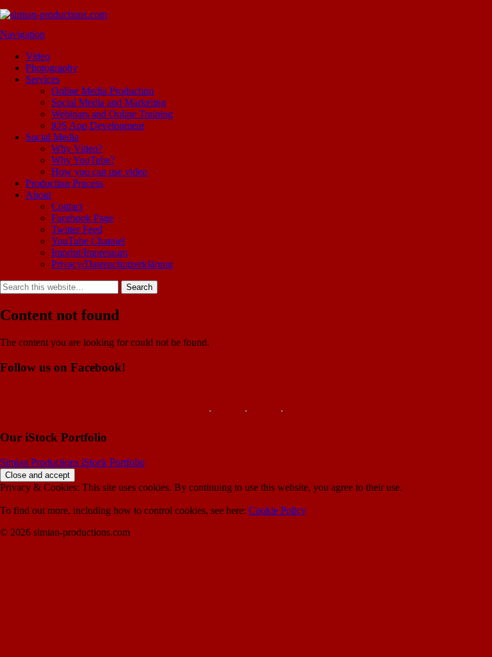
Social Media (52, 137)
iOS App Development (97, 125)
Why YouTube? (83, 160)
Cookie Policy (277, 510)
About (38, 194)
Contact (67, 206)
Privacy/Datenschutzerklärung (112, 264)
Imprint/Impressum (89, 252)
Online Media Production (102, 90)
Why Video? (76, 148)
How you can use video (99, 171)
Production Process (64, 183)
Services (43, 79)
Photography (52, 67)
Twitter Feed (76, 229)
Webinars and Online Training (112, 113)
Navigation (22, 34)
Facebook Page (82, 217)
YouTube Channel (88, 240)
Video (38, 56)
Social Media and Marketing (108, 102)
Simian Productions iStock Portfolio (72, 462)
